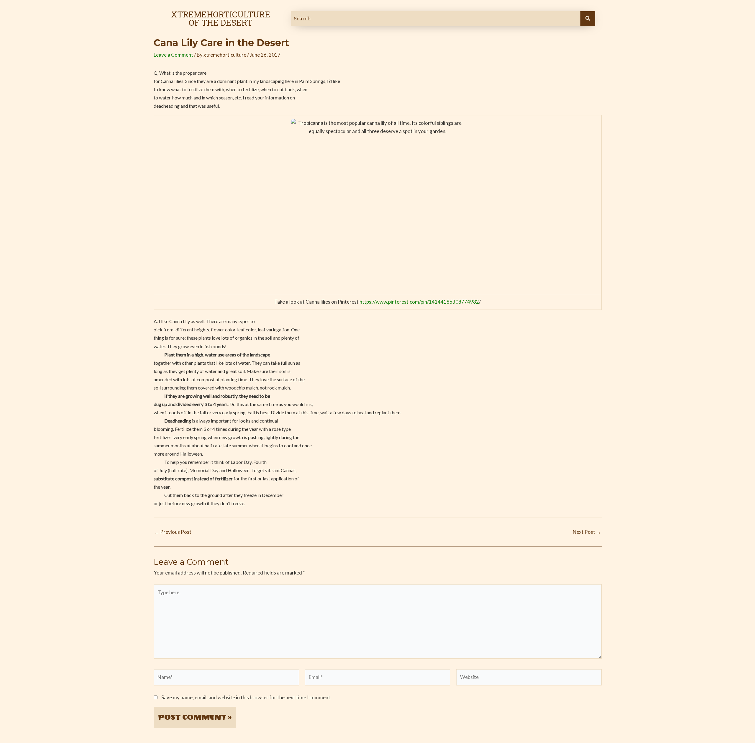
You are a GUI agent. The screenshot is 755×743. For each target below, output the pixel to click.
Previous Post (172, 531)
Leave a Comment (173, 55)
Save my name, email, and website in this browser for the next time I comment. (246, 697)
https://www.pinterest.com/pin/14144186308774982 (419, 302)
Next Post (587, 531)
